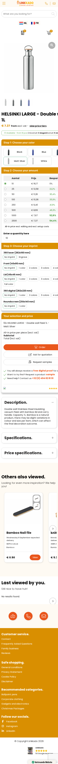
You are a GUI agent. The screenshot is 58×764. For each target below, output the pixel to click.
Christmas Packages (12, 708)
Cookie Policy (8, 676)
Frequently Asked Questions (16, 643)
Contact (6, 639)
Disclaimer (7, 681)
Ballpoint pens (9, 694)
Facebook (11, 721)
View (35, 557)
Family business (10, 648)
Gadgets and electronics (15, 703)
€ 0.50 (10, 557)
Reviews (5, 653)
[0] (22, 33)
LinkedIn (10, 731)
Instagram (12, 726)
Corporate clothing (12, 699)
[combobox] (26, 14)
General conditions (11, 667)
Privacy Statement (11, 672)
